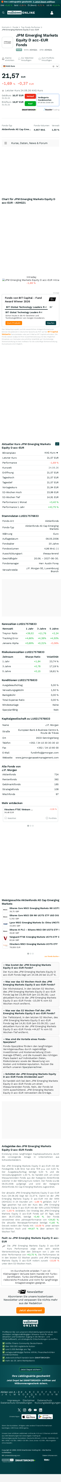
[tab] (30, 970)
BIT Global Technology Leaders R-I (23, 312)
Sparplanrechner (32, 1067)
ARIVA (21, 1428)
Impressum (13, 1400)
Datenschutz (44, 1400)
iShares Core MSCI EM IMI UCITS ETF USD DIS (34, 915)
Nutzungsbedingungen (48, 1402)
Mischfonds (8, 794)
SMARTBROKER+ (42, 1358)
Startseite (6, 27)
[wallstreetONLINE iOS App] (28, 1418)
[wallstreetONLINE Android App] (45, 1418)
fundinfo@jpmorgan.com (45, 752)
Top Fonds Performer (30, 27)
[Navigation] (3, 12)
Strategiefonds (10, 789)
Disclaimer (29, 1400)
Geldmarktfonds (11, 784)
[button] (27, 966)
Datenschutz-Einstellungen (16, 1402)
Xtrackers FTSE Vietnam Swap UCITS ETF (26, 809)
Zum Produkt (13, 323)
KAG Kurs (50, 452)
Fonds (15, 27)
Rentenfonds (9, 779)
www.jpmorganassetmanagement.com (37, 757)
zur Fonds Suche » (52, 956)
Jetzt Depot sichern (31, 1369)
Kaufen (50, 323)
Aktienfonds (9, 774)
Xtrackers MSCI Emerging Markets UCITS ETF (33, 944)
